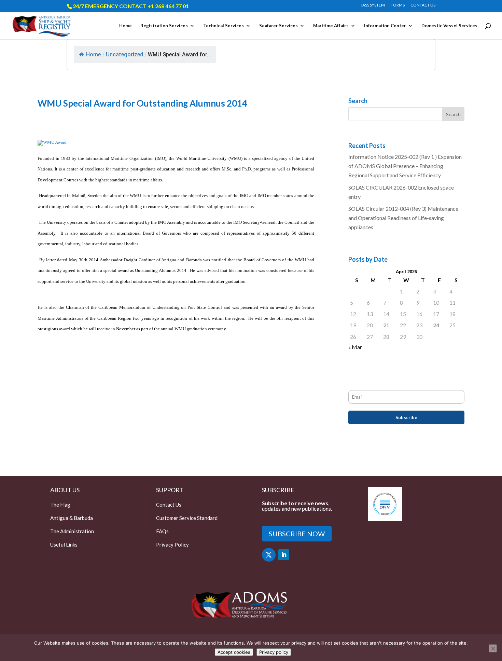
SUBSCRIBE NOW (297, 533)
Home (125, 25)
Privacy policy (273, 652)
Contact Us (168, 504)
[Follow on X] (269, 555)
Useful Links (64, 544)
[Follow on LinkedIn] (283, 554)
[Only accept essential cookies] (493, 648)
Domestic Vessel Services (449, 25)
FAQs (162, 531)
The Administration (72, 531)
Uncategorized (124, 54)
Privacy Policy (172, 544)
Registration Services (164, 25)
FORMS (398, 5)
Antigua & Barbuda (71, 518)
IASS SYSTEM (373, 5)
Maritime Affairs (331, 25)
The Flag (60, 504)
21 (386, 325)
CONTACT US (422, 5)
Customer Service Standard (187, 518)
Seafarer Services (278, 25)
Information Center (385, 25)
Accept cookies (234, 652)
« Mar (355, 347)
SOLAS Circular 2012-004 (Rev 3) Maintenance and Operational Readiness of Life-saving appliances (403, 217)
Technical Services (223, 25)
